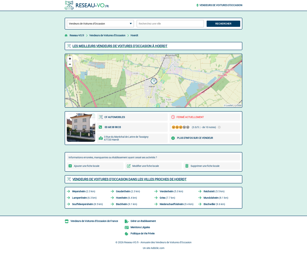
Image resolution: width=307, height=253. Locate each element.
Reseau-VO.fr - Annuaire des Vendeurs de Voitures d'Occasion (158, 242)
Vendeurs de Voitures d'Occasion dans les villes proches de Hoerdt (129, 179)
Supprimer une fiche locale (205, 166)
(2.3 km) (83, 191)
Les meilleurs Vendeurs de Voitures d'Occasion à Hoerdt (119, 46)
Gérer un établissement (143, 221)
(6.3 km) (84, 197)
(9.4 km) (176, 204)
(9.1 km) (126, 204)
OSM (238, 105)
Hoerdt (134, 35)
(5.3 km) (171, 191)
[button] (153, 80)
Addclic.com (157, 248)
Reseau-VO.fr (77, 35)
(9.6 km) (214, 204)
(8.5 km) (87, 204)
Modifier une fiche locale (145, 166)
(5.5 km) (214, 191)
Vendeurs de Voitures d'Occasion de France (94, 221)
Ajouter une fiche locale (86, 166)
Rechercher (223, 23)
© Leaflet (228, 105)
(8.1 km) (216, 197)
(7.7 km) (167, 197)
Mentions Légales (140, 227)
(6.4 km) (126, 197)
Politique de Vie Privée (143, 233)
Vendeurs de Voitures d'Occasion (221, 5)
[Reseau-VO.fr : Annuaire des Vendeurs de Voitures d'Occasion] (87, 5)
